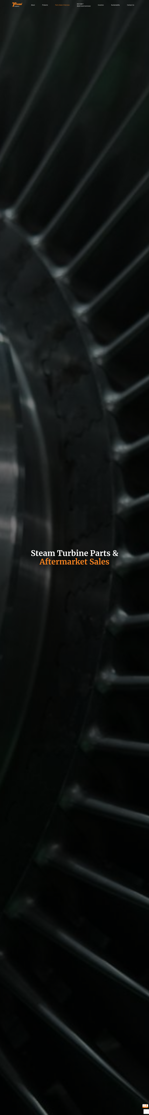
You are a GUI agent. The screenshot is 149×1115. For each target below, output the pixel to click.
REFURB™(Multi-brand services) (84, 5)
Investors (101, 5)
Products (45, 5)
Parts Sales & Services (62, 5)
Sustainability (115, 5)
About (33, 5)
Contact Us (130, 5)
